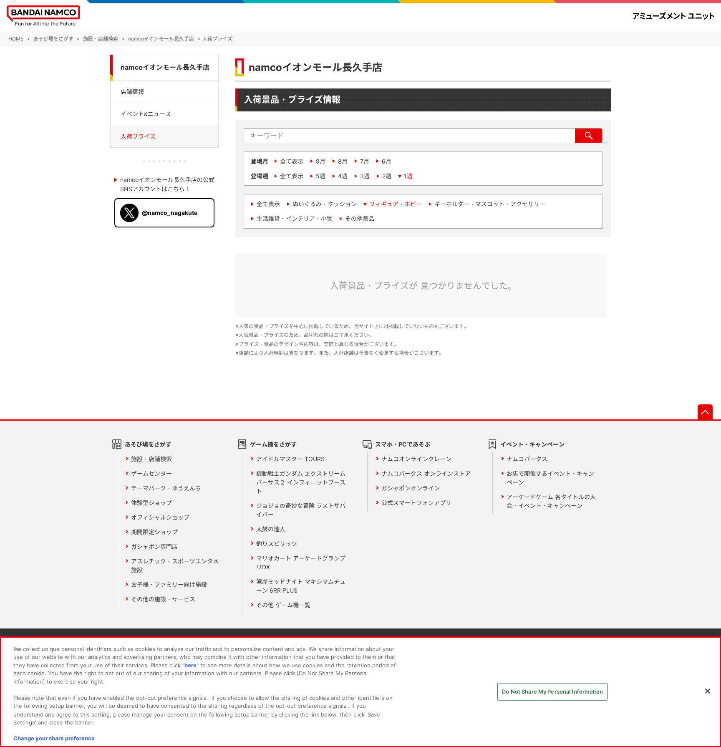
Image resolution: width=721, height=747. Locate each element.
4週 (343, 175)
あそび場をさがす (148, 444)
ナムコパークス (527, 458)
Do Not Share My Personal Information (552, 691)
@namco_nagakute (169, 212)
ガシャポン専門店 (154, 546)
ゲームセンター (151, 473)
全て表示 (291, 161)
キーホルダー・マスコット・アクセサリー (489, 203)
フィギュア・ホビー (395, 203)
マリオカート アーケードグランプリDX (300, 562)
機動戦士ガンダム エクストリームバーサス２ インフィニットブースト (300, 482)
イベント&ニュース (146, 113)
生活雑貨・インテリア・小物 (295, 218)
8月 (343, 161)
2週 (386, 175)
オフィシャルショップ (160, 517)
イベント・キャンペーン (532, 444)
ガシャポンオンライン (410, 488)
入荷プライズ (138, 136)
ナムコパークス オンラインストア (426, 473)
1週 (408, 175)
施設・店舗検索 (151, 458)
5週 (320, 175)
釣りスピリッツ (276, 543)
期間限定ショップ (154, 531)
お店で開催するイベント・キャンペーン (550, 478)
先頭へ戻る (705, 411)
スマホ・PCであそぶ (402, 444)
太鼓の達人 (270, 528)
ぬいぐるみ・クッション (324, 203)
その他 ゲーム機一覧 (283, 604)
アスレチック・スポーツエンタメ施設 (175, 565)
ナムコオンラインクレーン (416, 458)
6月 (386, 161)
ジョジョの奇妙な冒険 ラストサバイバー (300, 510)
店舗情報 (132, 91)
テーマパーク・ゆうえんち (166, 488)
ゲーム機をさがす (273, 444)
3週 (365, 175)
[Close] (707, 691)
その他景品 (359, 218)
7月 (364, 161)
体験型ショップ (151, 502)
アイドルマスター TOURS (290, 458)
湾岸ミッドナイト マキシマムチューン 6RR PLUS (300, 586)
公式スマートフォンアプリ (416, 502)
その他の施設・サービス (163, 599)
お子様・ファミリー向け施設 (169, 584)
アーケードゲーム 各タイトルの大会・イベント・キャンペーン (551, 501)
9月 (320, 161)
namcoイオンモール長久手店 (165, 67)
